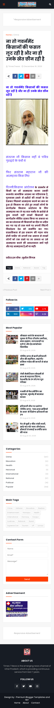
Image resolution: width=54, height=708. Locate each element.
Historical (27, 469)
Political (27, 482)
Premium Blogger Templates (30, 697)
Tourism (25, 525)
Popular (27, 486)
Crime (16, 34)
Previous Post (10, 289)
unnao (40, 525)
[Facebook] (15, 76)
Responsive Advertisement (27, 633)
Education (27, 461)
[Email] (32, 76)
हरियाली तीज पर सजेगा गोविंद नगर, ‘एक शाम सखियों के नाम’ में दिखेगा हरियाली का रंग (34, 410)
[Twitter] (21, 76)
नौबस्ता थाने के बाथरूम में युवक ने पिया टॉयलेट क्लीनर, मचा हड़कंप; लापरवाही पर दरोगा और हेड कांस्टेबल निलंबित (34, 341)
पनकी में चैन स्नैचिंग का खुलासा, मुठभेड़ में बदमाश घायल (32, 394)
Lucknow (11, 521)
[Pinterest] (27, 76)
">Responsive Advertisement (27, 19)
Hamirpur (26, 512)
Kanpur (36, 517)
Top (43, 268)
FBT (27, 699)
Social (36, 268)
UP (33, 525)
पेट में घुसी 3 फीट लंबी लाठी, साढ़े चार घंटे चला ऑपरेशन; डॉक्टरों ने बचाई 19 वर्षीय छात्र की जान (33, 428)
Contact (35, 702)
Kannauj (25, 517)
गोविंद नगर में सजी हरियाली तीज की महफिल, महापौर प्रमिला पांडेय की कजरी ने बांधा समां (34, 360)
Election (41, 508)
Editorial (19, 508)
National (26, 268)
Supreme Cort (12, 525)
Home (9, 34)
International (27, 473)
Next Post (45, 289)
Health (27, 465)
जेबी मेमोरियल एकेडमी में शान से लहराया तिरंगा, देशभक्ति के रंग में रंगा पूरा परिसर (32, 378)
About (26, 702)
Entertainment (13, 512)
